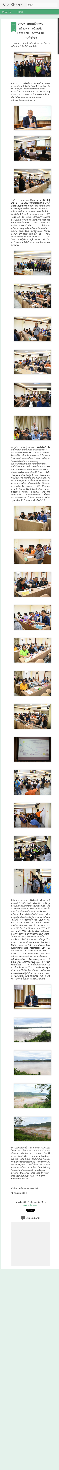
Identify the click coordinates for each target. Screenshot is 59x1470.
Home (20, 11)
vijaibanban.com (30, 1205)
